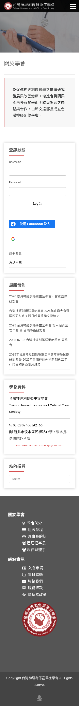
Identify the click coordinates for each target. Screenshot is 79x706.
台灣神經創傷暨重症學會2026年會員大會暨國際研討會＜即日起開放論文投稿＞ (39, 313)
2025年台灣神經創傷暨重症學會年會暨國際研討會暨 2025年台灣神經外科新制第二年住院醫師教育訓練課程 (39, 359)
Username (15, 162)
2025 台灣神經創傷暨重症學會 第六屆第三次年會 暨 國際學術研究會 (38, 328)
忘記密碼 (15, 262)
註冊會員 (15, 253)
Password (15, 182)
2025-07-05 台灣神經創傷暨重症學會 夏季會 (38, 342)
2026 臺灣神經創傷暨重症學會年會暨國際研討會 (38, 299)
